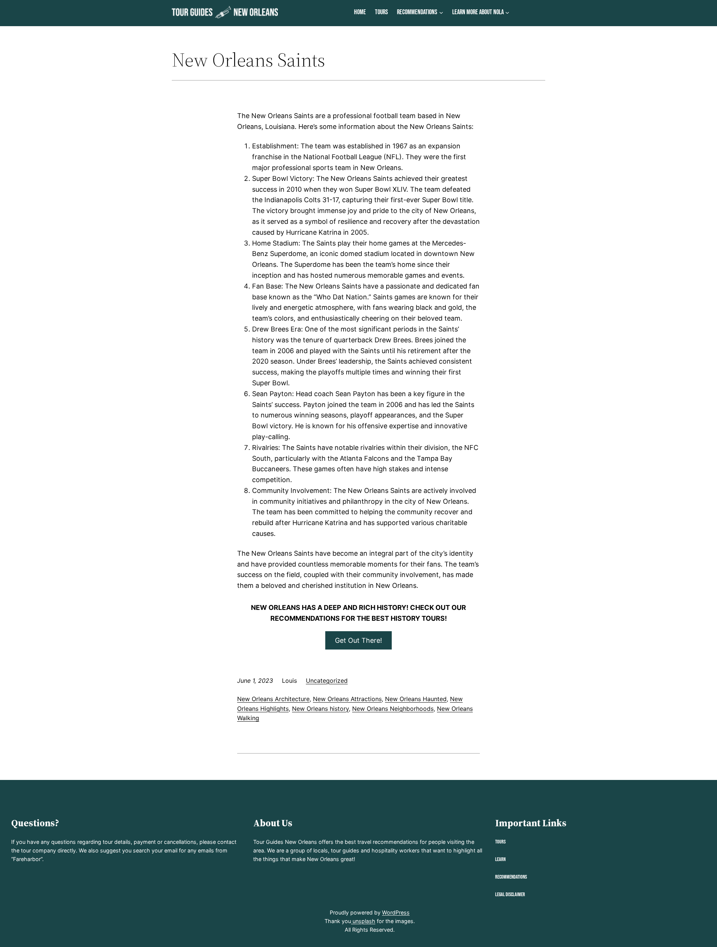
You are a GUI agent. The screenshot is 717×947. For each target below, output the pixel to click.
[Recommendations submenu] (441, 12)
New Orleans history (320, 708)
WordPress (396, 912)
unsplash (363, 921)
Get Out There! (358, 640)
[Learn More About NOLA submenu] (507, 12)
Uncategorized (327, 680)
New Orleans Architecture (273, 699)
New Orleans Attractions (347, 699)
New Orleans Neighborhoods (393, 708)
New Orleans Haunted (416, 699)
